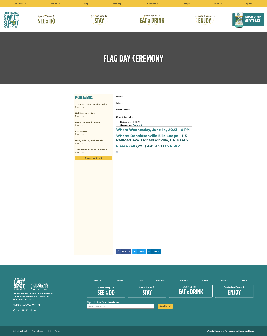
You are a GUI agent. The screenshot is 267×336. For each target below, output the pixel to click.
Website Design (213, 331)
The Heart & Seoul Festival (91, 149)
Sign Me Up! (165, 306)
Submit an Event (20, 331)
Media (216, 4)
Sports (249, 4)
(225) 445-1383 (150, 145)
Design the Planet (246, 331)
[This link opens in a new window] (14, 310)
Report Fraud (37, 331)
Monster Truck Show (87, 122)
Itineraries (151, 4)
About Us (19, 4)
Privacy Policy (54, 331)
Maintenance (230, 331)
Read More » (80, 107)
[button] (123, 251)
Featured (137, 125)
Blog (86, 4)
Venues (53, 4)
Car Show (81, 131)
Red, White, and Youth (89, 140)
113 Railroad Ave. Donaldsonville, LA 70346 (152, 137)
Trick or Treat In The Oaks (91, 104)
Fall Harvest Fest (85, 113)
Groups (186, 4)
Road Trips (117, 4)
